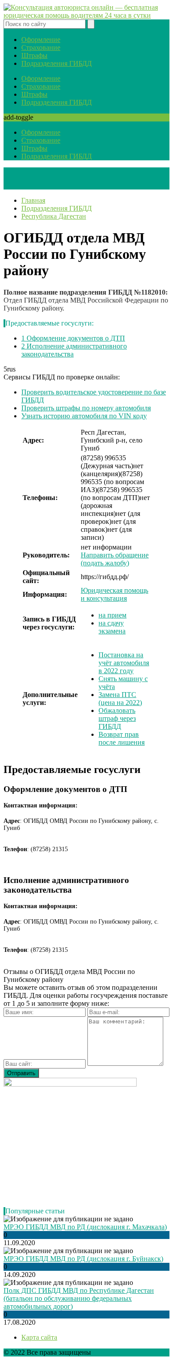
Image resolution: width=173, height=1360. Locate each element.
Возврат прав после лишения (121, 738)
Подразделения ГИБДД (56, 63)
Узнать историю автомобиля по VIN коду (84, 416)
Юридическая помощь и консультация (114, 594)
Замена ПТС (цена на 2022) (120, 698)
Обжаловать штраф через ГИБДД (117, 718)
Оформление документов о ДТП (73, 338)
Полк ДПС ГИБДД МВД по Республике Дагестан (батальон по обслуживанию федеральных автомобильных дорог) (79, 1298)
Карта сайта (39, 1337)
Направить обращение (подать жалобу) (115, 559)
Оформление (40, 39)
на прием (112, 615)
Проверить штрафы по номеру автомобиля (86, 408)
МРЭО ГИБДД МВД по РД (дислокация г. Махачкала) (85, 1227)
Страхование (40, 47)
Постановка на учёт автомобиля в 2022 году (123, 662)
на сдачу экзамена (112, 627)
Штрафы (34, 55)
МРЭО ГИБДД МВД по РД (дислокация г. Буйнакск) (83, 1258)
